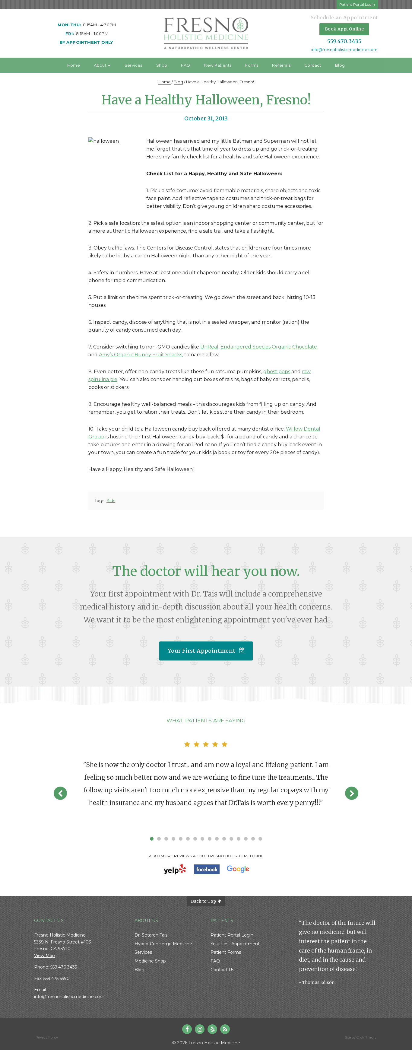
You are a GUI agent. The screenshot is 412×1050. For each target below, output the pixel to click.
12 (231, 839)
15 (253, 839)
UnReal (209, 347)
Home (73, 65)
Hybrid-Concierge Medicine (163, 944)
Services (133, 65)
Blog (340, 65)
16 (260, 839)
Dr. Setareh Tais (151, 935)
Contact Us (222, 969)
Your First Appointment (202, 650)
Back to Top (203, 901)
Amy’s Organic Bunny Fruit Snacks (140, 355)
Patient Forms (226, 952)
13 (238, 839)
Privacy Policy (47, 1037)
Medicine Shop (150, 961)
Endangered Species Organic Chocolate (268, 347)
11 (224, 839)
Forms (251, 65)
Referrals (281, 65)
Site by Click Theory (360, 1037)
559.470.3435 (344, 41)
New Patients (218, 65)
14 (246, 839)
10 (217, 839)
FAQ (185, 65)
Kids (110, 500)
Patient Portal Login (357, 4)
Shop (161, 65)
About (100, 65)
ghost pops (276, 371)
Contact (312, 65)
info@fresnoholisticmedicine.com (344, 50)
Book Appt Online (344, 29)
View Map (44, 955)
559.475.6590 (56, 978)
